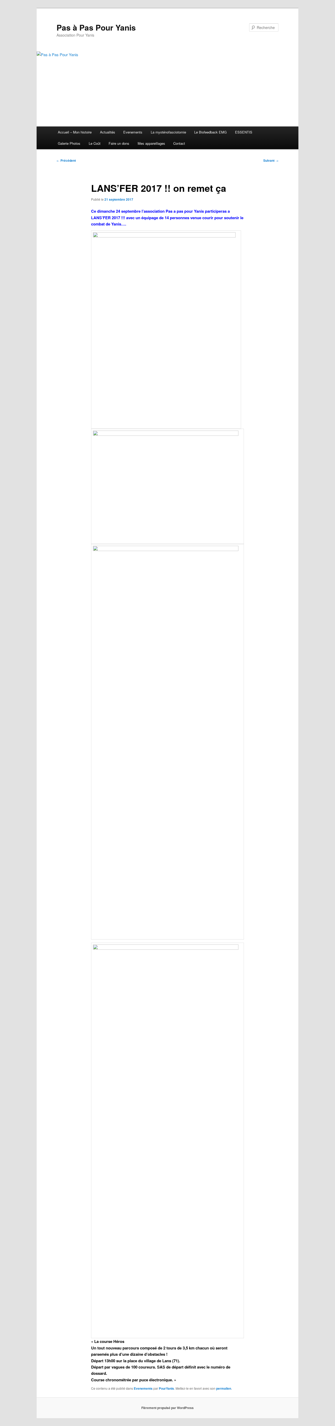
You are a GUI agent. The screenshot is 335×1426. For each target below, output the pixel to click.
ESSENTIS (243, 132)
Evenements (132, 132)
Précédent (66, 160)
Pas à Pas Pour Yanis (96, 27)
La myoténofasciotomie (168, 132)
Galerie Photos (69, 143)
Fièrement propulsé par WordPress (167, 1407)
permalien (223, 1388)
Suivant (270, 160)
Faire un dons (119, 143)
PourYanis (166, 1388)
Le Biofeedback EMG (210, 132)
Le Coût (94, 143)
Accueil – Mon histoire (75, 132)
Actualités (107, 132)
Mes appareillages (151, 143)
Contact (179, 143)
